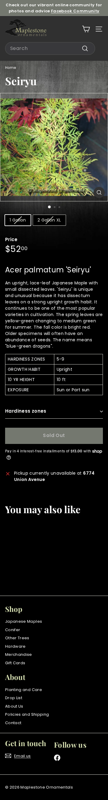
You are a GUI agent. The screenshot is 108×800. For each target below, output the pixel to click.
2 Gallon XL (49, 220)
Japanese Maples (23, 621)
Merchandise (18, 654)
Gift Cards (15, 663)
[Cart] (86, 29)
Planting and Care (23, 690)
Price (11, 239)
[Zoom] (99, 192)
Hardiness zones (25, 411)
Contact (13, 723)
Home (10, 67)
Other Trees (17, 638)
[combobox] (50, 48)
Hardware (15, 646)
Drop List (13, 698)
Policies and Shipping (27, 714)
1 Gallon (18, 220)
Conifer (12, 630)
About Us (14, 706)
